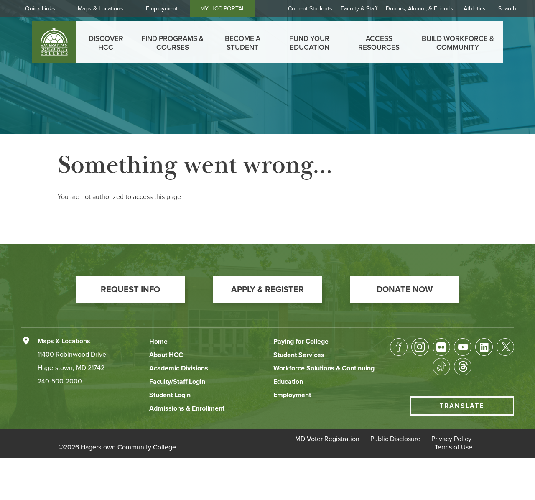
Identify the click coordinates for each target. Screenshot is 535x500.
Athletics (475, 8)
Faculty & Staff (359, 8)
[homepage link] (54, 42)
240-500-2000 (60, 381)
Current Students (310, 8)
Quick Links (40, 8)
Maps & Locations (100, 8)
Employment (162, 8)
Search (507, 8)
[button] (130, 289)
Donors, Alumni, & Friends (419, 8)
